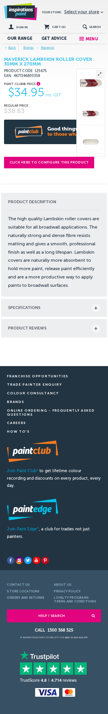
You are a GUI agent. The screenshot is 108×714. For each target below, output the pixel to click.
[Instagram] (19, 560)
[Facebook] (10, 560)
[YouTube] (36, 560)
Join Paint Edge (23, 529)
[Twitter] (28, 560)
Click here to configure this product (49, 162)
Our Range (19, 38)
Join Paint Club (22, 471)
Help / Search (51, 616)
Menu (92, 39)
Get (54, 38)
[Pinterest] (45, 560)
